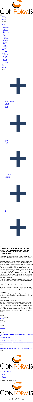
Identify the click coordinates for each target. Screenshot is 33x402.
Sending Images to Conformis (5, 60)
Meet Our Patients (7, 104)
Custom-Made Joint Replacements (9, 101)
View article (1, 344)
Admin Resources (5, 46)
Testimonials (3, 29)
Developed (5, 371)
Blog (3, 28)
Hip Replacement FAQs (6, 39)
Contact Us (4, 37)
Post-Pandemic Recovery (5, 57)
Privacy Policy (3, 374)
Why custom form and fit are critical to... (17, 399)
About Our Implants (4, 31)
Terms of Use (3, 373)
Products (3, 49)
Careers (3, 65)
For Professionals (4, 17)
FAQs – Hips (6, 107)
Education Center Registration (5, 62)
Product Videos (5, 35)
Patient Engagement (7, 177)
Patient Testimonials (5, 30)
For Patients (3, 16)
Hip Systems (6, 139)
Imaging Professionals (7, 176)
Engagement (3, 53)
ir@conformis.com (2, 328)
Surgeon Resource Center (8, 174)
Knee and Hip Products (6, 32)
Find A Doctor (3, 18)
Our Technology (7, 209)
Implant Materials (5, 40)
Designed (1, 371)
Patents (2, 376)
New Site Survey (5, 58)
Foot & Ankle (5, 51)
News (2, 64)
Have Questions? (4, 36)
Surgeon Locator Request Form (5, 55)
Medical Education (4, 43)
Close (2, 69)
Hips (3, 50)
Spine (5, 141)
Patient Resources (4, 24)
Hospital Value (5, 44)
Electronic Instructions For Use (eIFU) (6, 27)
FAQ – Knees (6, 106)
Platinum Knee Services (6, 33)
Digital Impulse (9, 371)
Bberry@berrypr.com (2, 318)
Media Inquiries (4, 377)
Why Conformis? (5, 42)
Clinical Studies (5, 45)
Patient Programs (5, 54)
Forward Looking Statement (5, 375)
